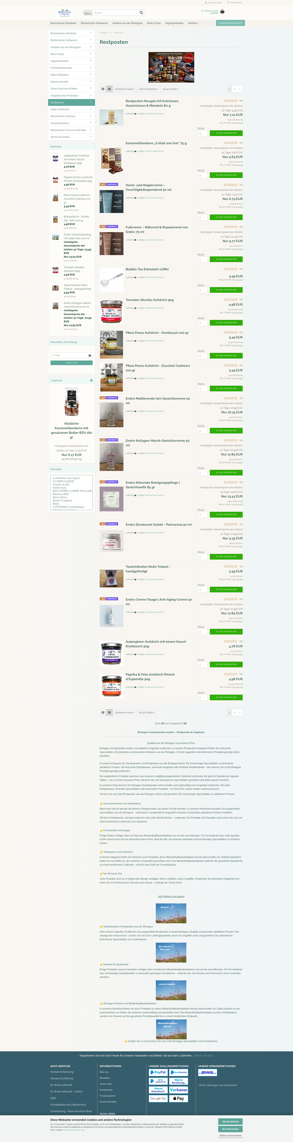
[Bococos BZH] (71, 494)
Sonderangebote (230, 23)
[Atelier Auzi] (71, 487)
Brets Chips (154, 23)
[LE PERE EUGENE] (71, 481)
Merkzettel (236, 2)
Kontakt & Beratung (62, 1071)
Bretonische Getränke (63, 23)
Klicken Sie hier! (203, 1055)
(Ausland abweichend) (154, 114)
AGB (53, 1098)
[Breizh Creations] (71, 500)
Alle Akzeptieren (230, 1121)
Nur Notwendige (230, 1129)
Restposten (57, 102)
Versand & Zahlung (61, 1078)
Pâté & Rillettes (60, 74)
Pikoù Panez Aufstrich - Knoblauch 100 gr (157, 333)
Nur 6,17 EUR (71, 450)
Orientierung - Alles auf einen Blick (71, 1111)
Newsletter (105, 1078)
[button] (103, 89)
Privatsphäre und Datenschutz (68, 1104)
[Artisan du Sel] (71, 484)
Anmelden (71, 363)
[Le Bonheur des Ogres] (71, 478)
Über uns (104, 1072)
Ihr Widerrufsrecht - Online (66, 1091)
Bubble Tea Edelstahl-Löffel (147, 269)
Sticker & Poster (60, 136)
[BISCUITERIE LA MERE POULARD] (71, 491)
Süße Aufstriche (60, 109)
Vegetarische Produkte (64, 95)
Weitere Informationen (230, 1135)
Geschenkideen (60, 123)
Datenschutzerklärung (74, 1130)
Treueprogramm (107, 1096)
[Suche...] (141, 13)
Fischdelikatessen (61, 67)
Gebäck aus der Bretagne (127, 23)
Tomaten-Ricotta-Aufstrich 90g (150, 300)
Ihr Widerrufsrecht (61, 1084)
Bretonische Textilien (63, 116)
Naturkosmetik (59, 81)
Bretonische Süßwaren (94, 23)
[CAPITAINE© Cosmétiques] (71, 507)
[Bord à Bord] (71, 497)
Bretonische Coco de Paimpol (68, 130)
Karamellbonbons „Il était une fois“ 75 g (156, 143)
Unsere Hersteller (108, 1101)
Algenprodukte (174, 23)
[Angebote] (91, 380)
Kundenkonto (106, 1090)
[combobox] (124, 89)
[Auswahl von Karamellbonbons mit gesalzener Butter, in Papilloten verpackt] (71, 401)
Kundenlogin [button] (214, 2)
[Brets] (71, 503)
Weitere (193, 23)
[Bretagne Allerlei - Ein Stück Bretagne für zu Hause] (64, 13)
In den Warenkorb (226, 133)
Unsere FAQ (106, 1084)
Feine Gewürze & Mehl (64, 88)
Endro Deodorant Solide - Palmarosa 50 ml (159, 524)
